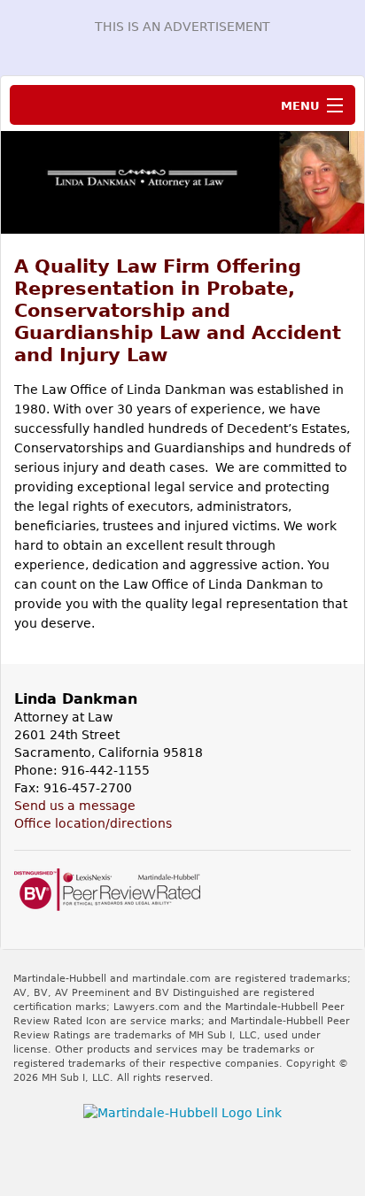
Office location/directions (93, 823)
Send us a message (75, 806)
